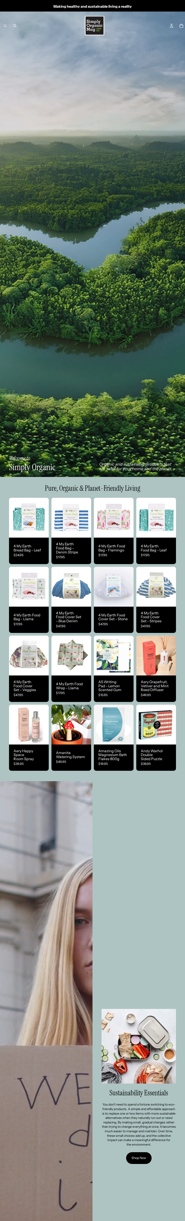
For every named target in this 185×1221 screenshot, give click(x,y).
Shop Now (139, 1158)
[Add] (42, 531)
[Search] (15, 26)
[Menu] (5, 26)
